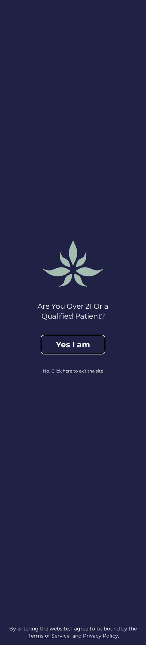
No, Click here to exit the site (73, 371)
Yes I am (73, 344)
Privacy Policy (100, 636)
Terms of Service (48, 636)
